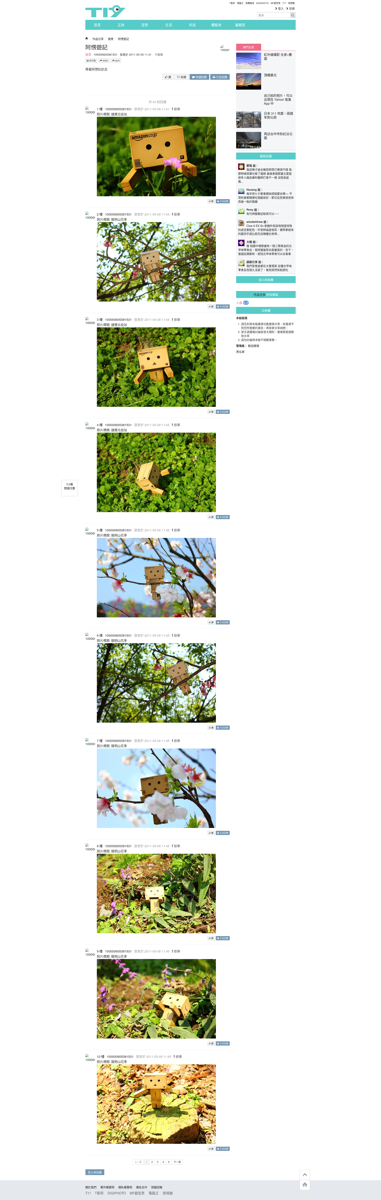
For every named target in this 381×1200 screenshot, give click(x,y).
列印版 (92, 60)
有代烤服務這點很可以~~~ (262, 214)
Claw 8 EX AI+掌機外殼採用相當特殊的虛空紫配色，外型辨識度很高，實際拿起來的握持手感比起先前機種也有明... (266, 230)
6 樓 (100, 635)
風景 (111, 39)
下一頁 (177, 1161)
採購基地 (249, 3)
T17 (105, 11)
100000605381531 (105, 54)
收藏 (183, 77)
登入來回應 (95, 1172)
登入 (280, 8)
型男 (144, 24)
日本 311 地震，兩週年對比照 (278, 115)
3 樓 (100, 319)
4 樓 (100, 425)
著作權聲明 (107, 1187)
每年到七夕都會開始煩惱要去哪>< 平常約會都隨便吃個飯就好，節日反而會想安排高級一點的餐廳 (266, 197)
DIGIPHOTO (262, 3)
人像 (239, 303)
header (305, 1175)
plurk (117, 60)
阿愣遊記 (123, 39)
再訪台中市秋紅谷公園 (278, 136)
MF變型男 (275, 3)
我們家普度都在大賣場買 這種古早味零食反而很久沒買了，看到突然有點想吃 (265, 268)
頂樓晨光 (270, 75)
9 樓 (100, 951)
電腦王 (240, 3)
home (305, 1185)
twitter (105, 60)
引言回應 (221, 77)
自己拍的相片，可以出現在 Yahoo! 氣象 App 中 (278, 99)
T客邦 (232, 3)
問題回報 (156, 1187)
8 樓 (100, 846)
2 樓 (100, 214)
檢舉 (160, 54)
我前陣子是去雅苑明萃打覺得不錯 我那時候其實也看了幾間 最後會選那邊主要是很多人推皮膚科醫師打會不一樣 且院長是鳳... (265, 175)
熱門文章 (248, 47)
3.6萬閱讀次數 (69, 486)
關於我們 (90, 1187)
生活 (168, 24)
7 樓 (100, 740)
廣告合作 (141, 1187)
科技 (192, 24)
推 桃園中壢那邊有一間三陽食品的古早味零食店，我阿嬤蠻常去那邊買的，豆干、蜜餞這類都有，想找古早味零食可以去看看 (266, 250)
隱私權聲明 (125, 1187)
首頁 (97, 24)
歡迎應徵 (253, 346)
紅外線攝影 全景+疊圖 (278, 56)
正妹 (121, 24)
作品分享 (98, 39)
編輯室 (240, 24)
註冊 (291, 8)
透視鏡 (291, 3)
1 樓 (100, 109)
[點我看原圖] (156, 156)
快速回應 (201, 77)
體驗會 (216, 24)
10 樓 (100, 1056)
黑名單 (240, 352)
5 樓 (100, 530)
